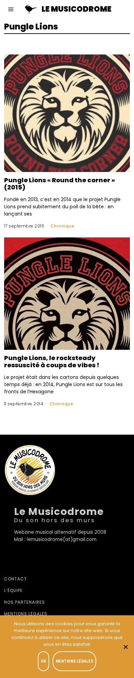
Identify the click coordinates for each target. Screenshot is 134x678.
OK (43, 661)
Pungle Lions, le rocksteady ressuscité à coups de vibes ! (51, 361)
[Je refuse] (125, 646)
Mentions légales (25, 614)
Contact (15, 579)
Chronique (63, 226)
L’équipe (13, 590)
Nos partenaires (24, 602)
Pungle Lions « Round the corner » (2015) (59, 184)
